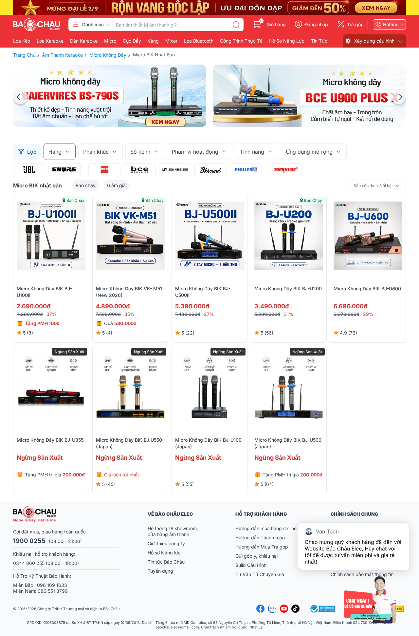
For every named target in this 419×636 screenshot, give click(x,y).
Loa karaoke (50, 41)
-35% (128, 314)
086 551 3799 (53, 591)
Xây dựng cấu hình (374, 41)
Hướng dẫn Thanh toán (260, 537)
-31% (287, 314)
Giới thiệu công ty (166, 543)
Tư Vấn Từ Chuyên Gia (260, 574)
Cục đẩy (132, 41)
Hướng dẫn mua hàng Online (266, 528)
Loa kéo (21, 41)
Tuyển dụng (160, 571)
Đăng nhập (316, 24)
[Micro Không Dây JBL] (29, 169)
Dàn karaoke (84, 41)
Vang (153, 41)
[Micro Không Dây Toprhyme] (286, 169)
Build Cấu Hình (250, 565)
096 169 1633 (52, 585)
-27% (208, 314)
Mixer (171, 41)
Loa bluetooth (198, 41)
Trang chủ (24, 55)
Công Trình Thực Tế (241, 41)
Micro (110, 41)
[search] (236, 24)
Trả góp (355, 24)
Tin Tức (319, 41)
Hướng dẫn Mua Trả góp (261, 546)
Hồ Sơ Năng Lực (286, 41)
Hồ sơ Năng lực (164, 552)
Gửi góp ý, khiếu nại (256, 556)
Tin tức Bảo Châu (166, 562)
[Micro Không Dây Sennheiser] (175, 169)
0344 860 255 (29, 563)
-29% (367, 314)
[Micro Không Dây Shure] (64, 169)
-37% (51, 314)
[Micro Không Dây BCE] (140, 169)
